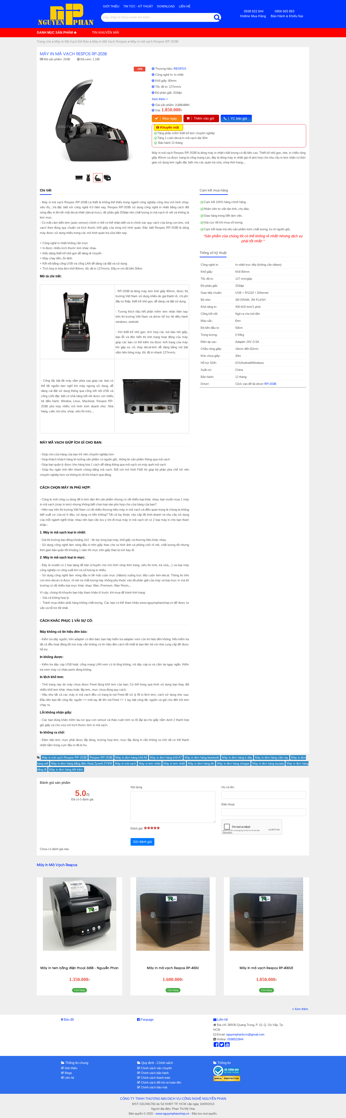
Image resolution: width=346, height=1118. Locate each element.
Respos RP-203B (101, 757)
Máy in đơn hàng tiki (201, 763)
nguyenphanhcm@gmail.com (245, 1034)
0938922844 (235, 1039)
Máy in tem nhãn (150, 763)
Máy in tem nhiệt (174, 763)
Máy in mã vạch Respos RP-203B (64, 757)
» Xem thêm (300, 1009)
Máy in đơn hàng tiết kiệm (66, 769)
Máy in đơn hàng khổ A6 (131, 757)
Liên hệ (184, 6)
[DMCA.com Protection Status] (226, 1078)
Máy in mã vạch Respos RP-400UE (266, 968)
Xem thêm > (160, 99)
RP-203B (270, 383)
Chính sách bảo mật (153, 1087)
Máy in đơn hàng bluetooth (202, 757)
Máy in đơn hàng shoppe (233, 763)
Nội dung (136, 787)
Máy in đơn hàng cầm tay (271, 757)
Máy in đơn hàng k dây (237, 757)
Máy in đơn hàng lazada (268, 763)
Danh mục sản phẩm (55, 32)
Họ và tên (227, 787)
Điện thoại (227, 804)
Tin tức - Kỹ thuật (138, 6)
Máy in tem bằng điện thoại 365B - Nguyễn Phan (79, 968)
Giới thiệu (111, 6)
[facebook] (216, 1045)
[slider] (152, 827)
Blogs (68, 1073)
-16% (139, 69)
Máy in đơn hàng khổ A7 (166, 757)
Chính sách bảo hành (154, 1073)
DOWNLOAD (166, 6)
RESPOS (180, 68)
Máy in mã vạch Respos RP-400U (173, 968)
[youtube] (227, 1045)
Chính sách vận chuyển (156, 1068)
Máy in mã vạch (125, 763)
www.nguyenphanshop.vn (172, 1113)
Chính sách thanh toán (155, 1077)
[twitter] (221, 1045)
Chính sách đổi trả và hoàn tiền (160, 1082)
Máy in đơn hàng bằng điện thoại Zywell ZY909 (81, 763)
